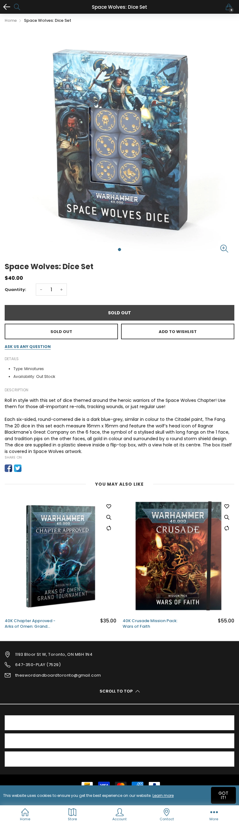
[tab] (119, 722)
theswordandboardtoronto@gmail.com (58, 675)
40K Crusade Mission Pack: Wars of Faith (150, 623)
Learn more (163, 795)
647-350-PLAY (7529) (38, 665)
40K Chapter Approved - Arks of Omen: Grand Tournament (30, 623)
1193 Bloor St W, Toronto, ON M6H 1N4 (53, 654)
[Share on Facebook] (8, 468)
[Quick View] (108, 517)
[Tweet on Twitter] (17, 468)
